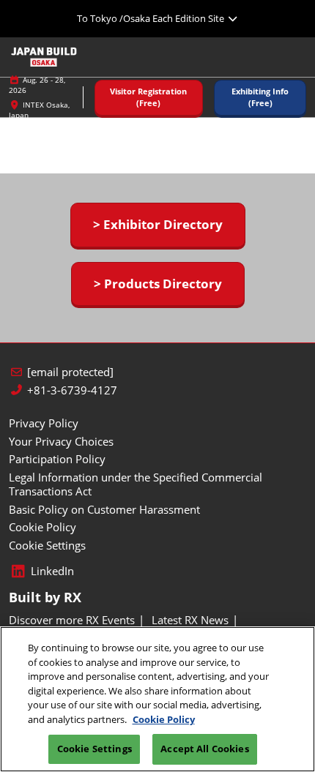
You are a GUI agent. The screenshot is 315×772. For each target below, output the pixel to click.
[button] (148, 98)
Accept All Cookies (204, 748)
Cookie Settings (94, 748)
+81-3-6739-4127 (72, 390)
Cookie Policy (164, 719)
